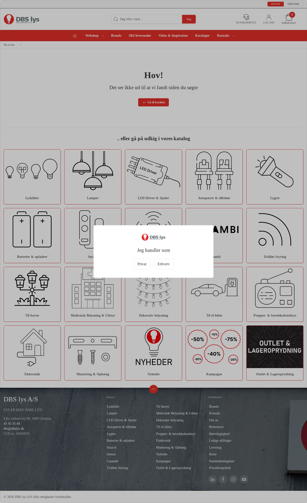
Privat (141, 264)
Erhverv (164, 264)
